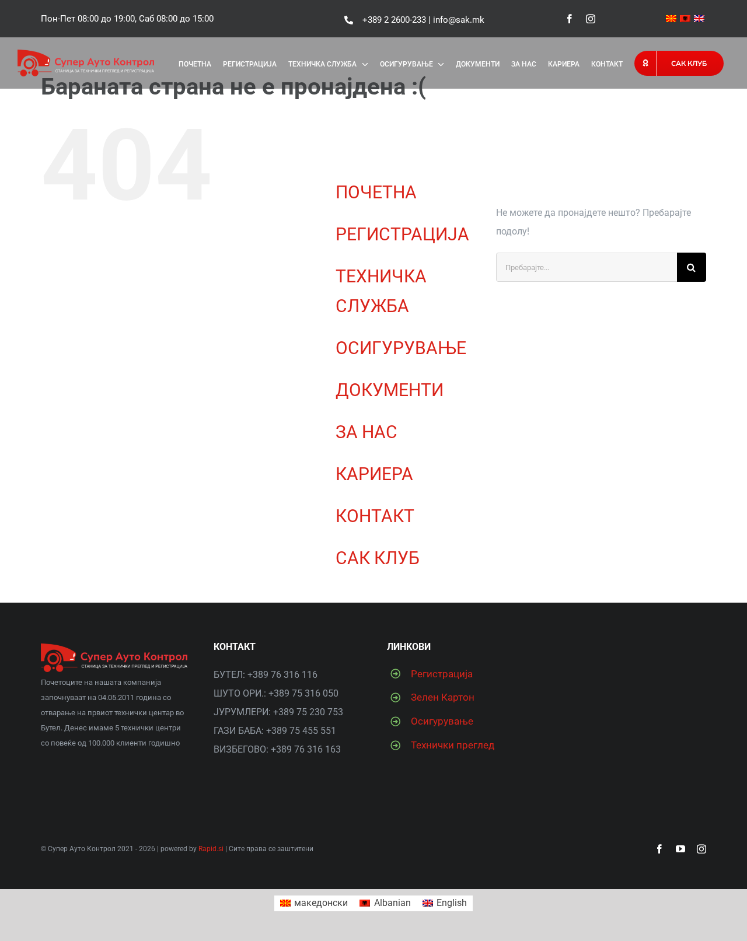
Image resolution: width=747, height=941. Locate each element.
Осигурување (442, 721)
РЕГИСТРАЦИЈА (402, 234)
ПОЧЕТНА (376, 192)
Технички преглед (452, 745)
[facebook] (569, 18)
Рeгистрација (442, 674)
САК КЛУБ (378, 558)
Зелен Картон (442, 697)
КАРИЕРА (374, 474)
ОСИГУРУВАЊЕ (401, 348)
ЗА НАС (366, 432)
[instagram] (590, 18)
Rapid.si (211, 849)
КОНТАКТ (375, 516)
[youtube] (680, 848)
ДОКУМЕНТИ (390, 390)
